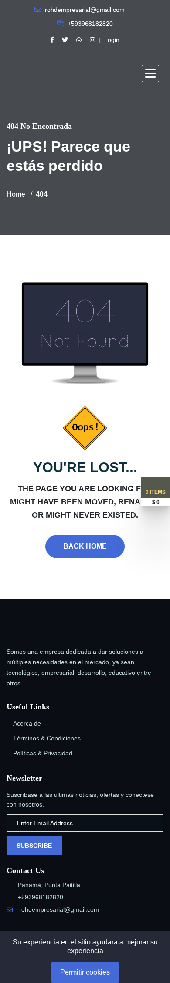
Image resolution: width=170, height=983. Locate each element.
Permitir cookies (85, 972)
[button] (150, 73)
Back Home (85, 546)
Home (16, 194)
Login (111, 39)
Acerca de (27, 723)
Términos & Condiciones (47, 738)
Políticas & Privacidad (42, 753)
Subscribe (34, 845)
